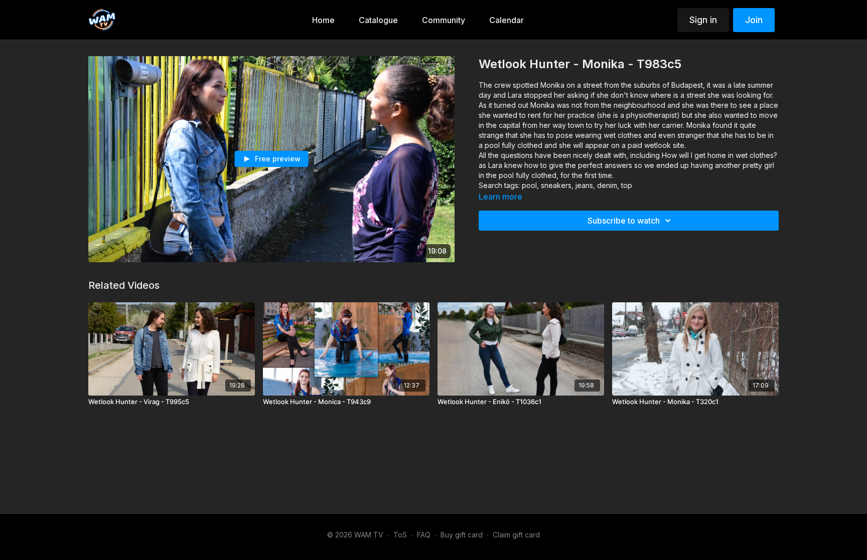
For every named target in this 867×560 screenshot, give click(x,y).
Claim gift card (516, 534)
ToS (400, 534)
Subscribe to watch (624, 221)
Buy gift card (462, 534)
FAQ (423, 534)
